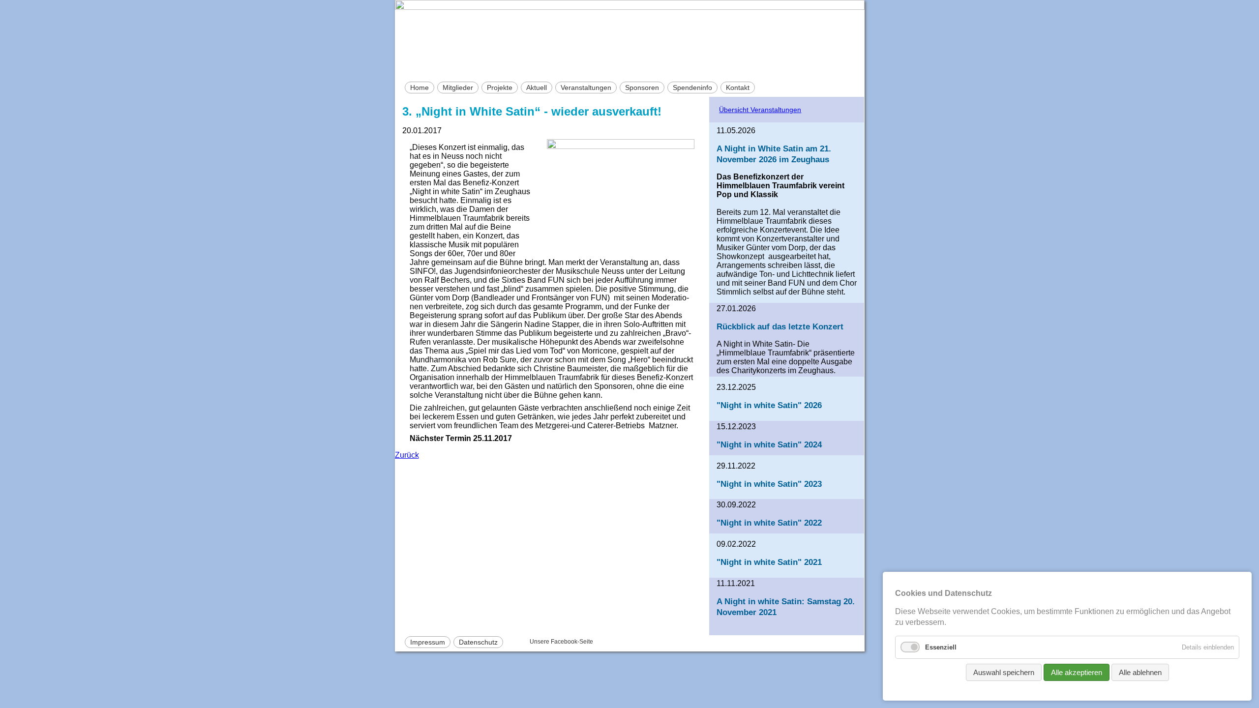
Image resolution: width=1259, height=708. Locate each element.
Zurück (407, 455)
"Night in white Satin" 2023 (769, 484)
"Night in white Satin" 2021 (769, 562)
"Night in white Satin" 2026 (769, 405)
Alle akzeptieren (1076, 672)
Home (419, 87)
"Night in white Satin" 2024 (769, 444)
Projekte (499, 87)
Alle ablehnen (1140, 672)
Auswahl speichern (1003, 672)
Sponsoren (642, 87)
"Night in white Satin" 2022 (769, 523)
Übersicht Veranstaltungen (760, 110)
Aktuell (536, 87)
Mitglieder (458, 87)
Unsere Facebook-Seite (561, 641)
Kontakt (737, 87)
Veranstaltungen (586, 87)
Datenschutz (478, 642)
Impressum (427, 642)
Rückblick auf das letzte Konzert (780, 326)
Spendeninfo (692, 87)
